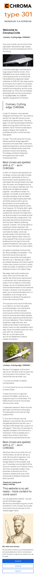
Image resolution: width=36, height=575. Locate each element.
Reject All (18, 571)
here (19, 501)
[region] (18, 559)
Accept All (18, 561)
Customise (18, 566)
